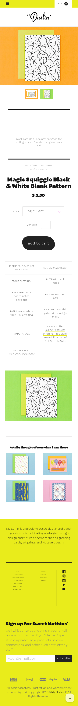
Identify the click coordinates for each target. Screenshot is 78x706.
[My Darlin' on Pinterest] (64, 577)
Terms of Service (18, 586)
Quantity (32, 224)
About (43, 571)
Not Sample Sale (55, 341)
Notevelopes (18, 580)
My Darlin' (57, 692)
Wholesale (44, 577)
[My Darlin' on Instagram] (64, 581)
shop (28, 165)
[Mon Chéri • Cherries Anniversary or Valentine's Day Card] (57, 491)
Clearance (18, 583)
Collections (18, 574)
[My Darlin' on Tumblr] (64, 585)
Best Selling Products (55, 328)
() (63, 3)
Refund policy (18, 589)
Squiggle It (43, 169)
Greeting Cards (42, 165)
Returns (43, 580)
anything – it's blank (55, 333)
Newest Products (54, 337)
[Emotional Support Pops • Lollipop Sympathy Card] (57, 464)
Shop (18, 571)
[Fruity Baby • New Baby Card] (20, 464)
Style (16, 211)
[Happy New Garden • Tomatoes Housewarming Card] (20, 491)
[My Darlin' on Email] (64, 590)
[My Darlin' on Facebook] (64, 572)
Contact (44, 574)
